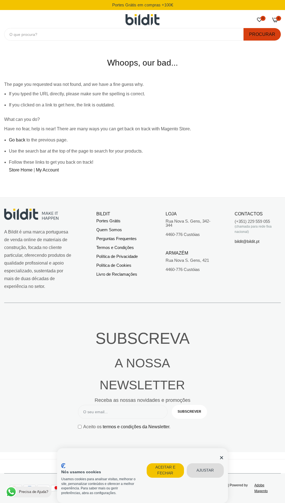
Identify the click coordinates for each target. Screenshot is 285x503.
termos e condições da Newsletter (136, 426)
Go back (17, 140)
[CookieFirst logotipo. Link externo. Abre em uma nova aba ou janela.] (63, 465)
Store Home (21, 170)
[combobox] (124, 34)
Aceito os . (126, 426)
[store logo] (142, 19)
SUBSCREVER (189, 412)
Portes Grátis (108, 220)
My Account (47, 170)
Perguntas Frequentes (116, 238)
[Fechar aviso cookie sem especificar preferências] (221, 458)
